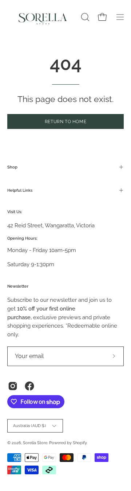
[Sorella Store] (43, 17)
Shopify (80, 442)
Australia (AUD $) (29, 425)
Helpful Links (19, 190)
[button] (84, 17)
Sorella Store (35, 442)
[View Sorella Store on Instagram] (12, 386)
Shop (12, 167)
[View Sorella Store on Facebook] (29, 386)
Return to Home (65, 121)
